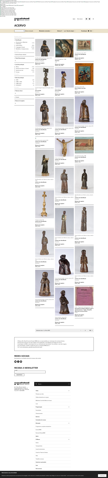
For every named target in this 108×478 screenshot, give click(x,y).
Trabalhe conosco (40, 458)
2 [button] (85, 330)
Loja (37, 403)
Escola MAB (38, 429)
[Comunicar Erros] (23, 5)
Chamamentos (39, 413)
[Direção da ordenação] (62, 31)
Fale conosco (80, 18)
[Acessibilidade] (89, 19)
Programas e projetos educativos (43, 426)
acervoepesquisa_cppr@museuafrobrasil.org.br (31, 347)
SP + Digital (3, 1)
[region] (54, 474)
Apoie (74, 18)
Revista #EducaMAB (40, 432)
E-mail (15, 370)
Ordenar (59, 31)
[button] (81, 330)
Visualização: (84, 31)
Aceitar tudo (102, 475)
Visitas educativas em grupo (42, 397)
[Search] (69, 384)
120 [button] (90, 330)
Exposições (38, 410)
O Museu (38, 439)
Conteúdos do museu (41, 420)
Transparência (39, 445)
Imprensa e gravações (41, 462)
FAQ (37, 455)
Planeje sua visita (40, 394)
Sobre (37, 442)
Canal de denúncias (40, 449)
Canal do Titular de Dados (42, 452)
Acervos (38, 416)
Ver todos (16, 51)
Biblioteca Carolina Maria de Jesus (44, 400)
